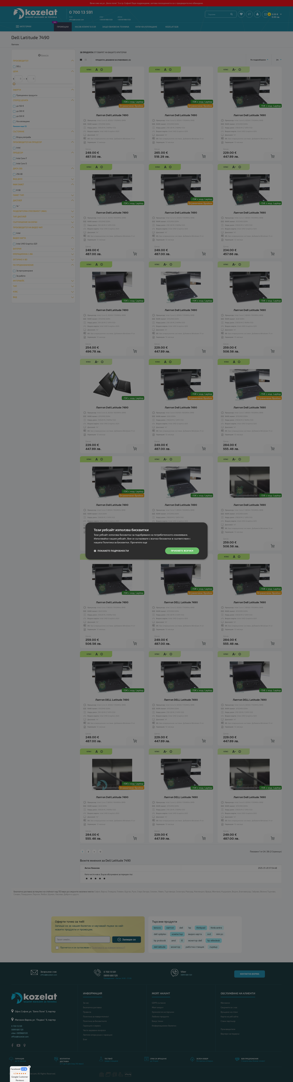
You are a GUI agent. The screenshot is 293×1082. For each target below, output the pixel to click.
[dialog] (146, 541)
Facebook (19, 1069)
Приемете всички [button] (182, 550)
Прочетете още (138, 542)
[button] (111, 550)
